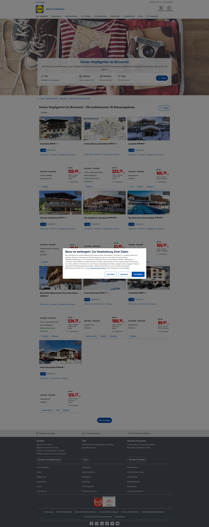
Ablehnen (111, 274)
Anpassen (124, 274)
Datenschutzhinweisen (98, 268)
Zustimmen (138, 274)
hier (127, 268)
